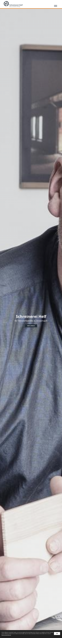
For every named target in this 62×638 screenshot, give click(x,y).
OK (57, 633)
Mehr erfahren (31, 325)
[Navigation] (55, 6)
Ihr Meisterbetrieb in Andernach (31, 320)
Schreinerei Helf (31, 316)
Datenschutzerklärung (6, 635)
